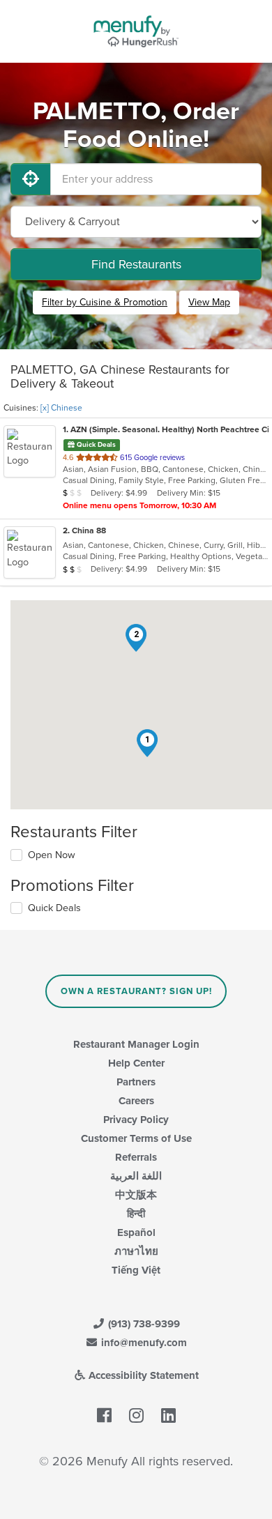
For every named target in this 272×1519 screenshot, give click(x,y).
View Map (209, 302)
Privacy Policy (136, 1119)
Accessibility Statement (142, 1375)
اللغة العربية (136, 1176)
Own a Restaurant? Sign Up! (136, 991)
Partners (136, 1082)
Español (136, 1232)
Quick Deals (54, 908)
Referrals (136, 1157)
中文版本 (136, 1195)
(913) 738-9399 (142, 1324)
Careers (136, 1100)
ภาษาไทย (136, 1251)
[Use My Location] (30, 179)
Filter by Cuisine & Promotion (104, 302)
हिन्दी (136, 1213)
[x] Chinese (61, 408)
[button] (147, 743)
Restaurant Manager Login (136, 1044)
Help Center (136, 1063)
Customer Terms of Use (136, 1138)
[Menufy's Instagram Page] (136, 1415)
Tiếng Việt (136, 1270)
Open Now (51, 855)
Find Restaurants (136, 264)
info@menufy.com (142, 1342)
